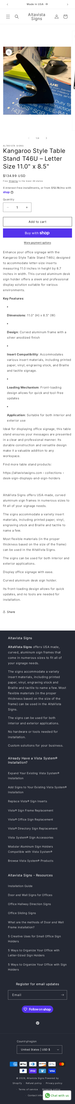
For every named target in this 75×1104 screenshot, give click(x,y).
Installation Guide (20, 886)
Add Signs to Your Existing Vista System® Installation (37, 789)
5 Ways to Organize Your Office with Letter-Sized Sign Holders (34, 953)
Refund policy (34, 1083)
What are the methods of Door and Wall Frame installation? (36, 924)
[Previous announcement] (7, 4)
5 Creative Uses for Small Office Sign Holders (34, 938)
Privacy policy (54, 1083)
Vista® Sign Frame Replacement (30, 810)
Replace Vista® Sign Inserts (27, 801)
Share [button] (11, 612)
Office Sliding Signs (22, 913)
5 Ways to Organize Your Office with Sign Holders (37, 967)
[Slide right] (46, 138)
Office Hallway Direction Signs (29, 904)
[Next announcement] (67, 4)
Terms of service (28, 1089)
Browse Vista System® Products (30, 860)
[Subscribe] (62, 995)
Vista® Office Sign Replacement (30, 819)
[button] (8, 16)
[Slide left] (28, 138)
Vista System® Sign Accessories (30, 837)
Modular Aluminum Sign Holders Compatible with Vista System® (30, 849)
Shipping (13, 181)
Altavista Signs (35, 1078)
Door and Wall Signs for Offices (30, 895)
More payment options (37, 242)
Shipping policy (51, 1089)
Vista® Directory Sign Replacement (33, 828)
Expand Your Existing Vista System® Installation (33, 775)
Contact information (39, 1095)
